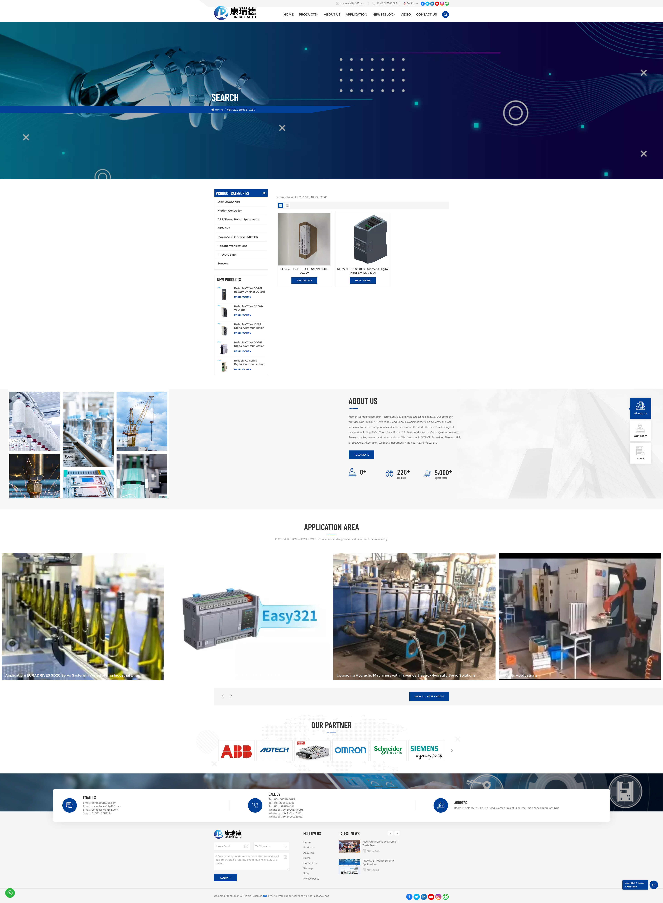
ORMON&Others (229, 201)
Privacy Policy (311, 878)
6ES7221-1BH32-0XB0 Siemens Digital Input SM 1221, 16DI (362, 270)
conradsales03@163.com (106, 806)
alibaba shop (321, 895)
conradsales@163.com (105, 809)
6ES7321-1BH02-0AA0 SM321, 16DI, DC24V (304, 270)
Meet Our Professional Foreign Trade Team (380, 843)
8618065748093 (101, 813)
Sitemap (308, 868)
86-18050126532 (284, 806)
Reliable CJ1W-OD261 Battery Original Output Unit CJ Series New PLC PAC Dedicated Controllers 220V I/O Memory (249, 290)
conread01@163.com (353, 3)
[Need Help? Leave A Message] (654, 885)
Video (406, 14)
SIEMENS (224, 228)
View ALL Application (429, 696)
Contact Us (426, 14)
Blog (306, 873)
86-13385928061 (284, 802)
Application (356, 14)
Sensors (223, 263)
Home (289, 14)
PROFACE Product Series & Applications (378, 862)
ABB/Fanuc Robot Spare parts (238, 219)
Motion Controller (230, 210)
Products (308, 14)
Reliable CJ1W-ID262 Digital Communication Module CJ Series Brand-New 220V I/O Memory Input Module (249, 326)
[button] (231, 696)
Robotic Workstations (232, 246)
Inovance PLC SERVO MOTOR (238, 237)
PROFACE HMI (228, 254)
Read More (241, 297)
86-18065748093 (386, 3)
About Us (332, 14)
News (306, 857)
